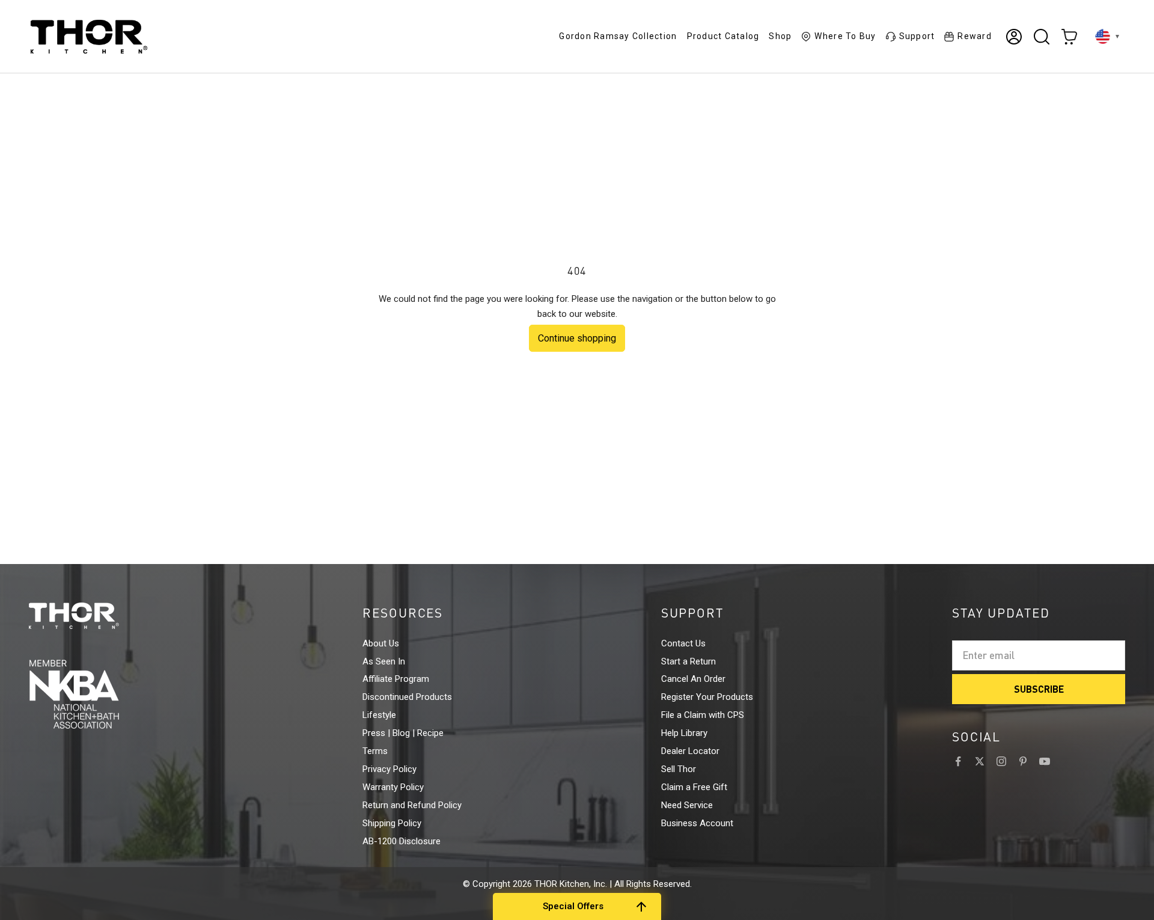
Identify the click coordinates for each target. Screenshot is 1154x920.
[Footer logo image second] (96, 694)
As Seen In (383, 661)
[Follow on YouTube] (1045, 761)
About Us (380, 643)
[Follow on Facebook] (958, 761)
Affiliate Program (395, 678)
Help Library (684, 733)
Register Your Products (707, 697)
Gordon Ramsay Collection (618, 36)
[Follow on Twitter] (980, 761)
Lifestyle (379, 715)
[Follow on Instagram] (1001, 761)
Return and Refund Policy (412, 805)
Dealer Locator (690, 751)
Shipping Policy (391, 823)
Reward (974, 36)
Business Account (697, 823)
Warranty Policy (393, 787)
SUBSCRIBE (1039, 689)
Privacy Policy (389, 769)
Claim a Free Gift (694, 787)
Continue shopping (577, 338)
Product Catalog (723, 36)
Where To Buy (845, 36)
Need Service (687, 805)
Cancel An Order (693, 678)
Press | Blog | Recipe (403, 733)
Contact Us (683, 643)
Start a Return (688, 661)
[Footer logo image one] (96, 616)
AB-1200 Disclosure (401, 841)
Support (917, 36)
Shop (780, 36)
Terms (375, 751)
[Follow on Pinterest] (1023, 761)
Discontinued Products (407, 697)
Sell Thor (678, 769)
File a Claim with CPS (702, 715)
